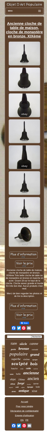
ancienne (31, 372)
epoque (35, 360)
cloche (29, 384)
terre (36, 383)
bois (34, 363)
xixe (34, 391)
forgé (21, 383)
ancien (33, 378)
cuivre (35, 369)
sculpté (19, 364)
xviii (17, 387)
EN (22, 420)
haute (14, 368)
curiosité (35, 350)
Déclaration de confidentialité (24, 411)
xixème (26, 359)
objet (13, 379)
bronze (24, 348)
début (12, 384)
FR (26, 420)
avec (14, 391)
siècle (23, 344)
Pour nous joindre (24, 406)
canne (34, 344)
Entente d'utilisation (24, 415)
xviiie (21, 369)
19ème (21, 379)
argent (11, 387)
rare (14, 343)
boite (38, 387)
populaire (19, 354)
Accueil (24, 402)
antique (24, 391)
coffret (23, 387)
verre (11, 374)
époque (30, 387)
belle (18, 374)
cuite (28, 368)
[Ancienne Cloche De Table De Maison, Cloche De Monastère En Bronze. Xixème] (24, 54)
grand (34, 354)
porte (13, 349)
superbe (16, 359)
